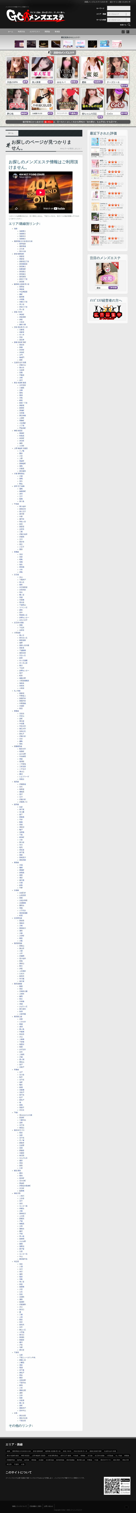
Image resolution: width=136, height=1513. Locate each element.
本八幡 (21, 812)
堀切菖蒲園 (23, 913)
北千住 (21, 1080)
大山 (21, 1037)
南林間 (21, 1239)
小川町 (21, 446)
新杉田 (21, 921)
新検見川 (22, 857)
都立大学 (22, 729)
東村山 (21, 963)
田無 (21, 961)
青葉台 (21, 779)
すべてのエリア (114, 14)
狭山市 (21, 948)
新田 (21, 1165)
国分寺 (21, 542)
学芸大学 (22, 726)
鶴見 (21, 938)
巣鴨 (21, 479)
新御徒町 (22, 463)
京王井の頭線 (19, 623)
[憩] (19, 44)
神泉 (21, 625)
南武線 (16, 782)
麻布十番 (22, 325)
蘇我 (21, 1385)
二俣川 (21, 1196)
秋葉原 (21, 436)
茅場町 (21, 410)
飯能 (21, 986)
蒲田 (21, 931)
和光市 (21, 1034)
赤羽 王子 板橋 (19, 486)
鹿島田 (21, 792)
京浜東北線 (18, 918)
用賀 (21, 759)
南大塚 (21, 981)
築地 (21, 393)
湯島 (21, 466)
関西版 (47, 32)
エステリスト (35, 32)
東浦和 (21, 1337)
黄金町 (21, 1183)
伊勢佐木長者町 (25, 1186)
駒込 (21, 484)
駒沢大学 (22, 749)
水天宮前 (22, 385)
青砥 (21, 908)
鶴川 (21, 665)
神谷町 (21, 314)
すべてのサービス (114, 20)
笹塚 (21, 597)
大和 (21, 1226)
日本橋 (21, 413)
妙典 (21, 885)
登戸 (21, 673)
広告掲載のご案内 (35, 1506)
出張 (15, 1413)
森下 (21, 814)
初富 (21, 1398)
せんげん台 (23, 1158)
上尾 (21, 1317)
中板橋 (21, 1032)
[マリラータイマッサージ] (56, 44)
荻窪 (21, 524)
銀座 (21, 400)
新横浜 (21, 1219)
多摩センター (24, 617)
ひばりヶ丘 (23, 1006)
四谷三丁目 (23, 307)
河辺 (21, 554)
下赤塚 (21, 1042)
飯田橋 (21, 297)
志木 (21, 1052)
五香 (21, 1355)
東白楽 (21, 721)
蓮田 (21, 1274)
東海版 (57, 32)
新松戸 (21, 1100)
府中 (21, 612)
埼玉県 (16, 1261)
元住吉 (21, 713)
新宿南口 (22, 274)
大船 (21, 941)
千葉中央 (22, 1383)
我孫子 (21, 1107)
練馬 (21, 996)
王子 (21, 496)
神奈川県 (17, 1193)
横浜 (21, 1173)
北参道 (21, 330)
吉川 (21, 1269)
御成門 (21, 357)
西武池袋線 (18, 984)
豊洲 (21, 395)
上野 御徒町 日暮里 (21, 448)
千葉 (21, 835)
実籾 (21, 898)
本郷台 (21, 1208)
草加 (21, 1163)
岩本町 (21, 438)
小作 (21, 569)
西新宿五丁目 (24, 261)
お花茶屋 (22, 895)
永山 (21, 577)
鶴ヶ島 (21, 1029)
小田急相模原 (24, 681)
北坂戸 (21, 1067)
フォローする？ (126, 1507)
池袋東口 (22, 231)
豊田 (21, 549)
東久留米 (22, 1009)
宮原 (21, 1294)
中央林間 (22, 756)
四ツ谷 (21, 304)
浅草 (21, 1123)
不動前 (21, 375)
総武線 (16, 804)
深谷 (21, 1264)
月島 (21, 398)
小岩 (21, 840)
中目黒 (21, 724)
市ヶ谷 (21, 309)
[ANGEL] (92, 44)
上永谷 (21, 1198)
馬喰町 (21, 420)
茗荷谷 (21, 287)
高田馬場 (22, 246)
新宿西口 (22, 271)
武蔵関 (21, 956)
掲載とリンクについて (19, 1506)
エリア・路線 (101, 14)
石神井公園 (23, 991)
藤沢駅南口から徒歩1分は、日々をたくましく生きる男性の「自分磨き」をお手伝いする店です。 (71, 122)
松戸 (21, 1097)
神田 (21, 443)
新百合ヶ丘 (23, 638)
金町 (21, 1082)
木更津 (21, 1400)
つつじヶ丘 (23, 607)
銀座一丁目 (23, 403)
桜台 (21, 999)
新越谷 (21, 1150)
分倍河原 (22, 590)
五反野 (21, 1145)
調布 (21, 610)
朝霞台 (21, 1044)
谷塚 (21, 1148)
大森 (21, 933)
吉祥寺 (21, 529)
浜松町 (21, 352)
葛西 (21, 875)
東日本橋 (22, 415)
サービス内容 (101, 20)
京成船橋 (22, 903)
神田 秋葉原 (18, 431)
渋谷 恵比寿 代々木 (21, 327)
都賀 (21, 855)
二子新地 (22, 764)
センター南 (23, 1206)
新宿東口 (22, 266)
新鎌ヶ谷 (22, 1360)
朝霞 (21, 1047)
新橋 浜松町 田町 (20, 342)
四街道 (21, 850)
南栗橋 (21, 1287)
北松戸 (21, 1092)
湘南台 (21, 1229)
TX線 (16, 1112)
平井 (21, 819)
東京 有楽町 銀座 (20, 383)
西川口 (21, 1309)
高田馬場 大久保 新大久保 (23, 241)
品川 (21, 380)
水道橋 (21, 299)
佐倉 (21, 807)
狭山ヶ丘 (22, 1330)
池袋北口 (22, 236)
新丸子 (21, 734)
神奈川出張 (23, 1418)
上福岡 (21, 1054)
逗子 (21, 1201)
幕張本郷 (22, 860)
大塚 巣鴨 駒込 (19, 474)
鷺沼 (21, 774)
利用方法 (21, 32)
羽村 (21, 557)
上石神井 (22, 971)
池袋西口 (22, 234)
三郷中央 (22, 1120)
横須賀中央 (23, 1259)
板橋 (21, 499)
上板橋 (21, 1039)
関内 (21, 1176)
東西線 (16, 862)
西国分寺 (22, 509)
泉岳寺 (21, 345)
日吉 (21, 739)
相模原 (21, 1224)
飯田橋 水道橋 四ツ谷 (21, 284)
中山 (21, 1256)
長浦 (21, 1368)
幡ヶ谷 (21, 595)
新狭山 (21, 946)
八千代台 (22, 910)
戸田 (21, 1345)
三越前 (21, 388)
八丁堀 (21, 426)
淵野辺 (21, 1246)
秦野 (21, 643)
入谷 (21, 456)
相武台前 (22, 653)
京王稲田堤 (23, 587)
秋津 (21, 1011)
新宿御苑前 (23, 264)
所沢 (21, 1322)
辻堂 (21, 1251)
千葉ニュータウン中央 (27, 1357)
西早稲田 (22, 244)
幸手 (21, 1327)
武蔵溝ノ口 (23, 802)
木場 (21, 865)
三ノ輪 (21, 451)
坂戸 (21, 1064)
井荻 (21, 969)
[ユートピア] (44, 44)
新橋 (21, 347)
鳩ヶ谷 (21, 1282)
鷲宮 (21, 1133)
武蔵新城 (22, 784)
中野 (21, 516)
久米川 (21, 974)
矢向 (21, 787)
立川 (21, 539)
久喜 (21, 1168)
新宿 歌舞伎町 (19, 254)
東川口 (21, 1335)
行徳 (21, 883)
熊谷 (21, 1320)
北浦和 (21, 1297)
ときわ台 (22, 1022)
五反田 (21, 370)
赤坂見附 (22, 317)
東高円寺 (22, 701)
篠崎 (21, 867)
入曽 (21, 951)
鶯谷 (21, 453)
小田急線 (17, 633)
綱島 (21, 741)
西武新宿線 (18, 943)
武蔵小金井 (23, 534)
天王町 (21, 1188)
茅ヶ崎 (21, 1236)
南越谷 (21, 1340)
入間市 (21, 994)
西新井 (21, 1143)
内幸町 (21, 350)
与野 (21, 1347)
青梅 (21, 562)
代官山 (21, 716)
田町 (21, 360)
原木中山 (22, 1410)
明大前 (21, 602)
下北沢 (21, 628)
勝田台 (21, 905)
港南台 (21, 923)
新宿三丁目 (23, 279)
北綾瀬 (21, 1090)
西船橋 (21, 817)
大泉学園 (22, 1014)
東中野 (21, 514)
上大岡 (21, 1216)
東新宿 (21, 259)
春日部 (21, 1155)
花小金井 (22, 958)
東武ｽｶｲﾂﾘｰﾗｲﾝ (19, 1130)
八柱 (21, 1388)
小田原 (21, 688)
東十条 (21, 501)
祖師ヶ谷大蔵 (24, 645)
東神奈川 (22, 928)
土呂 (21, 1292)
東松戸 (21, 1373)
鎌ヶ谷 (21, 1403)
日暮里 (21, 468)
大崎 (21, 378)
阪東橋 (21, 1191)
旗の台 (21, 367)
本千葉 (21, 1370)
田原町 (21, 1118)
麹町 (21, 294)
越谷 (21, 1160)
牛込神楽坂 (23, 292)
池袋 (15, 229)
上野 (21, 458)
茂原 (21, 1365)
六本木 (21, 322)
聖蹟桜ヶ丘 (23, 615)
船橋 (21, 822)
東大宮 (21, 1350)
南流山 (21, 1128)
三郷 (21, 1314)
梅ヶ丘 (21, 635)
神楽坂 (21, 289)
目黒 (21, 372)
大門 (21, 355)
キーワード (100, 8)
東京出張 (22, 1416)
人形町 (21, 418)
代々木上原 (23, 663)
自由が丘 (22, 731)
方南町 (21, 706)
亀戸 (21, 830)
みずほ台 (22, 1049)
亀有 (21, 1085)
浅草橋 (21, 832)
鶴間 (21, 1244)
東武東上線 (18, 1016)
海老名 (21, 683)
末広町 (21, 441)
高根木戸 (22, 1408)
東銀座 (21, 405)
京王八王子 (23, 620)
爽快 (101, 182)
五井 (21, 1395)
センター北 (23, 1254)
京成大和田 (23, 900)
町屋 (21, 915)
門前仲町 (22, 428)
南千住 (21, 1095)
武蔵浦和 (22, 1304)
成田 (21, 1393)
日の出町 (22, 1181)
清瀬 (21, 1004)
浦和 (21, 1299)
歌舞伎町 (22, 269)
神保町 (21, 433)
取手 (21, 1077)
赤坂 (21, 319)
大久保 (21, 249)
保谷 (21, 989)
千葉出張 (22, 1421)
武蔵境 (21, 537)
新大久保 (22, 251)
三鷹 (21, 532)
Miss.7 (102, 214)
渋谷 (21, 337)
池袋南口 (22, 239)
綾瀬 (21, 1087)
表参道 (21, 332)
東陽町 (21, 870)
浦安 (21, 878)
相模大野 (22, 678)
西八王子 (22, 511)
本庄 (21, 1272)
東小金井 (22, 506)
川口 (21, 1307)
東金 (21, 1375)
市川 (21, 845)
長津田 (21, 761)
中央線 (16, 504)
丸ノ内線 (17, 691)
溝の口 (21, 772)
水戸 (21, 1072)
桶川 (21, 1342)
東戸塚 (21, 1249)
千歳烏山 (22, 605)
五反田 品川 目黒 (20, 362)
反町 (21, 718)
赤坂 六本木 (18, 312)
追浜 (21, 1203)
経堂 (21, 658)
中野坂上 (22, 696)
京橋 (21, 390)
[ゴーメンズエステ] (35, 20)
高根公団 (22, 1390)
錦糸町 (21, 837)
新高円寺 (22, 698)
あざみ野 (22, 754)
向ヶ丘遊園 (23, 660)
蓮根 (21, 489)
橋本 (21, 585)
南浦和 (21, 1302)
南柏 (21, 1105)
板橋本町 (22, 491)
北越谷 (21, 1153)
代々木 (21, 335)
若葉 (21, 1019)
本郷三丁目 (23, 302)
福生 (21, 564)
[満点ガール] (117, 44)
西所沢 (21, 1325)
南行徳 (21, 880)
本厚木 (21, 686)
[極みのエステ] (68, 44)
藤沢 (21, 1231)
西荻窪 (21, 527)
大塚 (21, 476)
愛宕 (21, 1378)
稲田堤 (21, 789)
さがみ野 (22, 1241)
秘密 (101, 160)
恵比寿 (21, 340)
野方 (21, 966)
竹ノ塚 (21, 1140)
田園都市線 (18, 746)
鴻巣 (21, 1279)
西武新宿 (22, 277)
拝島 (21, 572)
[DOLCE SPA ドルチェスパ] (80, 44)
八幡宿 (21, 1362)
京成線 (16, 890)
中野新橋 (22, 703)
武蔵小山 (22, 365)
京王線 (16, 575)
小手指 (21, 1332)
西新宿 (21, 256)
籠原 (21, 1277)
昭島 (21, 559)
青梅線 (16, 552)
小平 (21, 953)
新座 (21, 1284)
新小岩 (21, 842)
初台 (21, 592)
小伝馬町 (22, 423)
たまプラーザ (24, 777)
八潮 (21, 1267)
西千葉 (21, 852)
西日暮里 (22, 471)
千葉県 (16, 1352)
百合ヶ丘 (22, 655)
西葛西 (21, 873)
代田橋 (21, 600)
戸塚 (21, 1221)
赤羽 (21, 494)
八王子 (21, 547)
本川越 (21, 979)
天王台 (21, 1110)
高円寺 (21, 519)
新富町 (21, 408)
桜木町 (21, 1178)
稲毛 (21, 847)
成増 (21, 1027)
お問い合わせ (48, 1506)
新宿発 (21, 282)
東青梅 (21, 567)
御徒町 (21, 461)
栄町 (21, 1405)
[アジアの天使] (105, 44)
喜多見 (21, 648)
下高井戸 (22, 580)
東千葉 (21, 809)
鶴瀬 (21, 1024)
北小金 (21, 1075)
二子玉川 (22, 769)
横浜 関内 (17, 1171)
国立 (21, 544)
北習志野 (22, 1380)
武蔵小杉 (22, 736)
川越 (21, 1057)
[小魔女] (31, 44)
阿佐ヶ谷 (22, 521)
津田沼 (21, 827)
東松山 (21, 1062)
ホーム (10, 32)
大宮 (21, 1289)
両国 (21, 825)
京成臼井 (22, 893)
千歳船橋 (22, 650)
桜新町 (21, 751)
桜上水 (21, 582)
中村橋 (21, 1001)
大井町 (21, 936)
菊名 (21, 744)
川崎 (21, 926)
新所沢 (21, 976)
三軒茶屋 (22, 766)
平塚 (21, 1234)
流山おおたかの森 (25, 1115)
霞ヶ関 (21, 1059)
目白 (21, 481)
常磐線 (16, 1070)
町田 (21, 676)
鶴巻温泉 (22, 640)
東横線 (16, 711)
